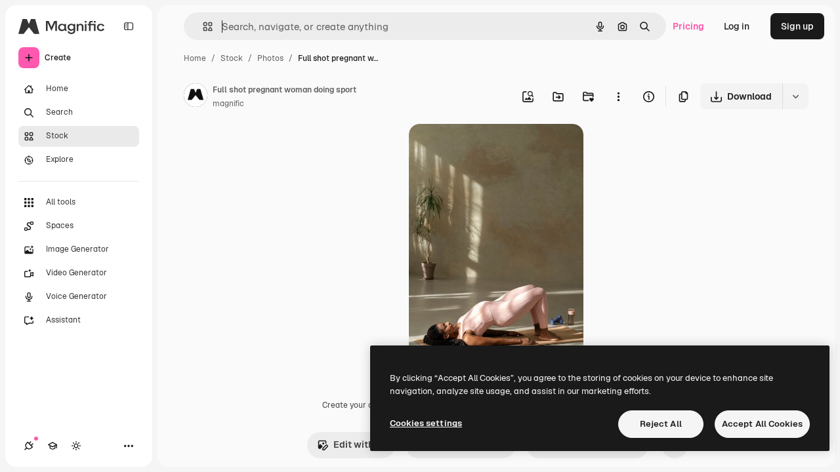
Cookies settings (426, 423)
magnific (228, 103)
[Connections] (28, 445)
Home (195, 58)
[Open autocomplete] (202, 26)
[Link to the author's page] (195, 97)
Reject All (661, 423)
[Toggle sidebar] (128, 26)
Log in (736, 26)
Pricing (688, 26)
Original (492, 149)
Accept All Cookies (762, 423)
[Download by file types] (795, 96)
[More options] (618, 96)
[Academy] (52, 445)
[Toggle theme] (76, 445)
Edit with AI (359, 444)
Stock (231, 58)
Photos (270, 58)
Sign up (797, 26)
